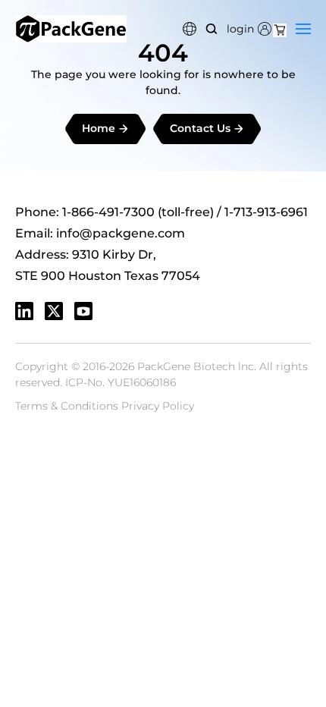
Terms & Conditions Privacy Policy (104, 406)
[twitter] (54, 311)
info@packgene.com (120, 233)
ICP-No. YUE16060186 (120, 382)
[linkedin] (24, 311)
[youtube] (83, 311)
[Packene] (71, 28)
